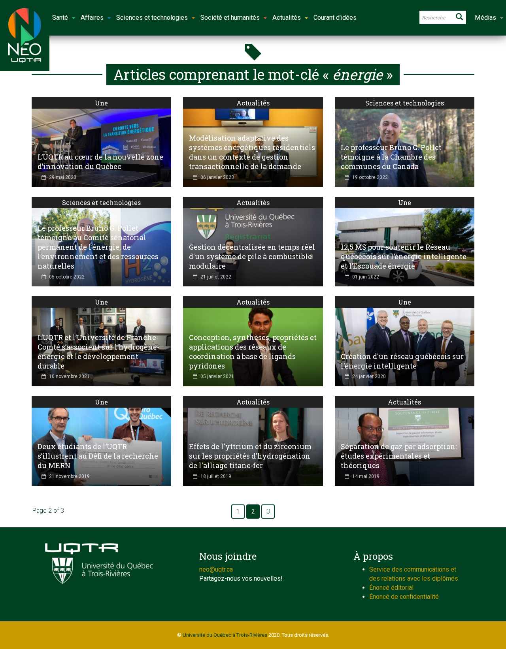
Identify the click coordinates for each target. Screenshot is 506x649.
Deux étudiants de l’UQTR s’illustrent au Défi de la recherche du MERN (98, 456)
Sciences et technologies (404, 103)
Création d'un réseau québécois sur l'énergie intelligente (402, 361)
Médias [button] (485, 17)
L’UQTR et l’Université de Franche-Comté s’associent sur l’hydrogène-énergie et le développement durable (98, 352)
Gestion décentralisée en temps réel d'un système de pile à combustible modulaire (252, 256)
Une (101, 103)
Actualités (253, 103)
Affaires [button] (92, 17)
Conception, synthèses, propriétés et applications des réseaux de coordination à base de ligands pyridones (253, 352)
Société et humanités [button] (230, 17)
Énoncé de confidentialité (404, 596)
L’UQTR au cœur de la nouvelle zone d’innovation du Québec (100, 161)
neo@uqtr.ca (216, 569)
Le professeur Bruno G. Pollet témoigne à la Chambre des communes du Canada (391, 157)
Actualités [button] (286, 17)
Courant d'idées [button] (335, 17)
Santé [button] (60, 17)
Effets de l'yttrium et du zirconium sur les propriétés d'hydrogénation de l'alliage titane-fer (250, 456)
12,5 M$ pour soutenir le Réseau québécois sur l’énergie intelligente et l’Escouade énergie (403, 256)
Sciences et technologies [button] (152, 17)
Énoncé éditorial (391, 587)
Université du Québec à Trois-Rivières (225, 635)
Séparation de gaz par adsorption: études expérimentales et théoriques (399, 456)
